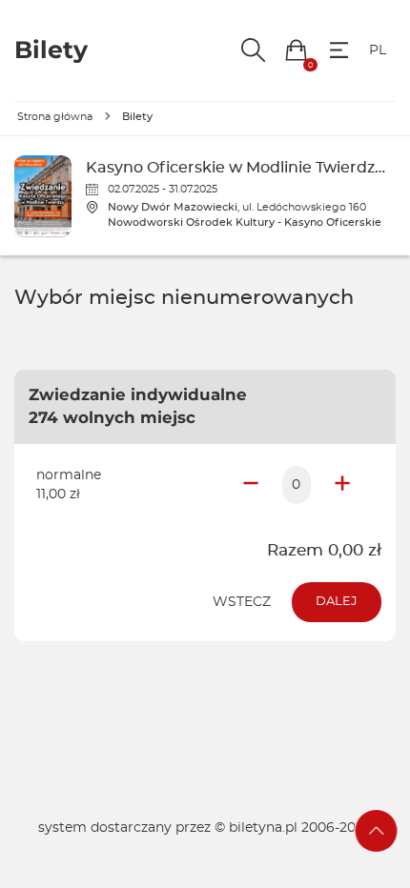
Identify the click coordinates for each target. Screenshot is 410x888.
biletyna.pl (263, 828)
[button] (296, 50)
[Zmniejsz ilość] (250, 485)
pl (377, 50)
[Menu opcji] (339, 50)
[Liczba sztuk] (296, 485)
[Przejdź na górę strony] (377, 831)
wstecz (242, 602)
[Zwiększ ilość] (342, 485)
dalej (337, 601)
